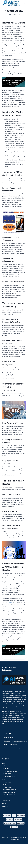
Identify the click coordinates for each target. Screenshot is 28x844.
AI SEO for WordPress (9, 776)
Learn (3, 779)
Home (3, 763)
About (3, 798)
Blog (4, 784)
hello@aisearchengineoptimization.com (15, 741)
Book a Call (5, 806)
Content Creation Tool (9, 792)
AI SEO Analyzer (7, 787)
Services (4, 766)
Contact (4, 803)
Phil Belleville (6, 800)
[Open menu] (24, 3)
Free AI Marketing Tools (10, 795)
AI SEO (10, 602)
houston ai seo (12, 49)
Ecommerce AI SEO (8, 773)
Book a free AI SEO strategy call (13, 748)
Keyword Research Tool (9, 789)
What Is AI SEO (7, 782)
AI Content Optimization (10, 771)
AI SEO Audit (6, 768)
